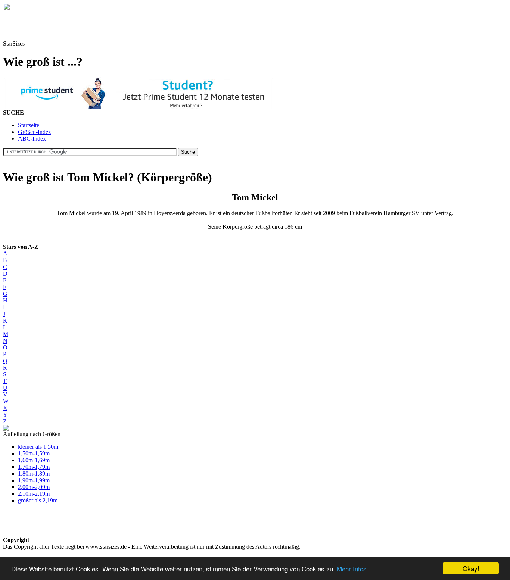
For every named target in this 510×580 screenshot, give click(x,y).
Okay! (471, 568)
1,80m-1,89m (34, 473)
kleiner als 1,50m (38, 446)
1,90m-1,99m (34, 480)
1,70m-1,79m (34, 467)
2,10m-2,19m (34, 493)
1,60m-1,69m (34, 460)
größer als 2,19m (37, 500)
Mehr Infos (352, 568)
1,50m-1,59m (34, 453)
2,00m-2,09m (34, 487)
